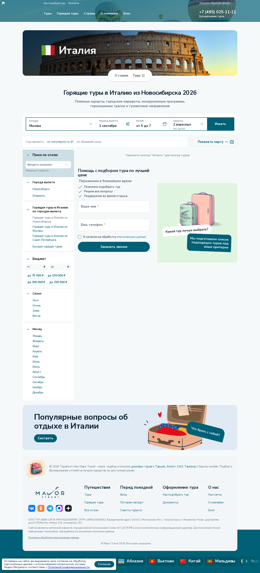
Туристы (178, 120)
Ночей (140, 120)
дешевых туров (141, 466)
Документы (170, 502)
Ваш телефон (93, 225)
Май (35, 356)
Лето (36, 300)
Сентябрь (39, 377)
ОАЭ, (180, 466)
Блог (211, 510)
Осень (37, 305)
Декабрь (38, 392)
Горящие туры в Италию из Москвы (50, 228)
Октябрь (38, 382)
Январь (37, 335)
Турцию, (160, 466)
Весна (36, 315)
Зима (36, 310)
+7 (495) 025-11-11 (217, 12)
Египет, (171, 466)
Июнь (36, 361)
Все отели (91, 510)
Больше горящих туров (47, 246)
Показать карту (210, 142)
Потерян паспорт (132, 502)
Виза (123, 495)
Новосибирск (41, 189)
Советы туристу (131, 510)
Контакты (215, 495)
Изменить (39, 195)
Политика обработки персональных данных (53, 537)
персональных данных (131, 237)
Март (36, 346)
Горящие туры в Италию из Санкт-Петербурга (50, 237)
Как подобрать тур (176, 495)
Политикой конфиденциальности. (69, 567)
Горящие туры (94, 502)
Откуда (33, 120)
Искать (220, 124)
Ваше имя (90, 206)
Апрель (37, 351)
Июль (36, 366)
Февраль (38, 341)
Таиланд (190, 466)
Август (37, 371)
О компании (215, 502)
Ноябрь (37, 387)
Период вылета (108, 120)
